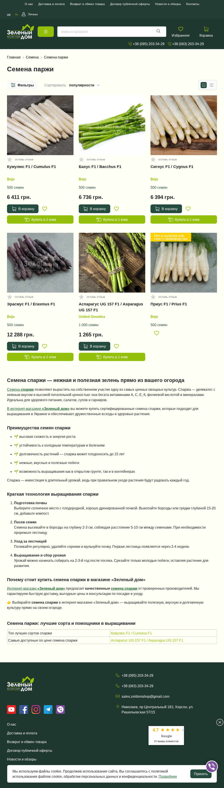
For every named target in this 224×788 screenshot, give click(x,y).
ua (8, 14)
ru (16, 14)
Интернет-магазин (36, 588)
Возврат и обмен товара (27, 741)
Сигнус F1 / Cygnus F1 (171, 167)
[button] (22, 85)
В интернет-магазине (38, 408)
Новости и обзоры (22, 759)
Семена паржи (56, 57)
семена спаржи (124, 588)
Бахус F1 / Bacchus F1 (100, 167)
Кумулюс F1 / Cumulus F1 (31, 167)
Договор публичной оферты (29, 750)
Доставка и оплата (22, 733)
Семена (32, 57)
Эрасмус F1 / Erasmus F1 (31, 304)
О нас (11, 724)
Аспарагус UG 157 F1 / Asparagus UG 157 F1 (111, 307)
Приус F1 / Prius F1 (168, 304)
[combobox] (111, 31)
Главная (14, 57)
